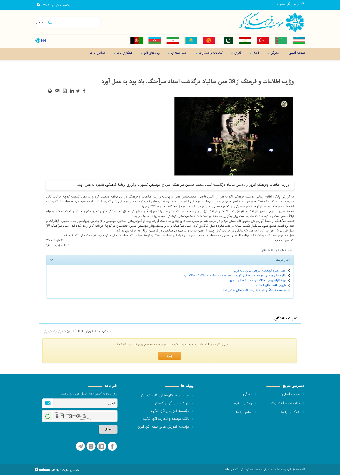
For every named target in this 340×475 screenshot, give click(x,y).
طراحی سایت (70, 469)
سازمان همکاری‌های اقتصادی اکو (164, 395)
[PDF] (65, 90)
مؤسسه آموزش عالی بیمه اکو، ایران (163, 426)
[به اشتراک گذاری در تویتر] (78, 90)
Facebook (112, 446)
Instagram (91, 446)
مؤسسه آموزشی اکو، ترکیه (170, 411)
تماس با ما (244, 412)
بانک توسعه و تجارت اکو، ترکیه (166, 419)
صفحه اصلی (291, 394)
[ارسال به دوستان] (57, 90)
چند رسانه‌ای (243, 403)
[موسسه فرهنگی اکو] (272, 21)
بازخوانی (48, 415)
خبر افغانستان (283, 250)
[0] (45, 332)
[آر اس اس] (38, 4)
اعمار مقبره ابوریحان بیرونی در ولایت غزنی (259, 270)
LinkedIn (101, 446)
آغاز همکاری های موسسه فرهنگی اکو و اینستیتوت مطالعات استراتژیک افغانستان (234, 275)
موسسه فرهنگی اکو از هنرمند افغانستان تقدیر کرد (254, 290)
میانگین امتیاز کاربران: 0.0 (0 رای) (89, 331)
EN (43, 41)
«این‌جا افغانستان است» (271, 285)
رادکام (55, 469)
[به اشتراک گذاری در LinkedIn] (72, 90)
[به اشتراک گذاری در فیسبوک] (84, 90)
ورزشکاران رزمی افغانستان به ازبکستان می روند (256, 280)
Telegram (80, 446)
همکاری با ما (290, 412)
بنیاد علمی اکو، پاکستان (171, 403)
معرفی (247, 394)
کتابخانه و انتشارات (285, 403)
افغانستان (267, 250)
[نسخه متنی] (50, 90)
